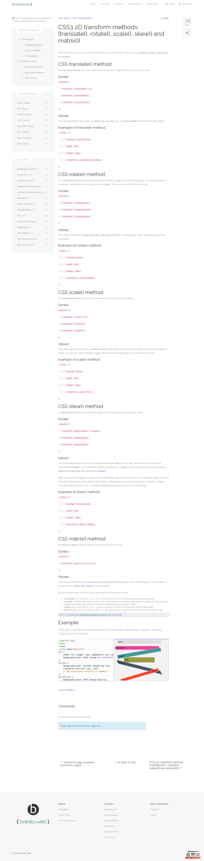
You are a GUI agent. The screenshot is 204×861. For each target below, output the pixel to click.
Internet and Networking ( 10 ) (30, 192)
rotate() (102, 471)
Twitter (153, 815)
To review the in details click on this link (94, 614)
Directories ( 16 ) (24, 174)
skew (88, 586)
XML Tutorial (23, 143)
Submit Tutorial (111, 815)
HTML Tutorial (23, 102)
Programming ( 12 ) (26, 209)
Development (27, 39)
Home (93, 4)
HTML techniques (33, 50)
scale (83, 586)
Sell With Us (109, 826)
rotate (77, 586)
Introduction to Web (34, 67)
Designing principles (34, 44)
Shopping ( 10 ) (24, 227)
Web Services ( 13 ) (25, 244)
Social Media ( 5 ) (25, 233)
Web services (31, 78)
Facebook (154, 809)
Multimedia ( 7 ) (24, 198)
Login (172, 4)
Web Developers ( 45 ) (27, 239)
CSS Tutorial (22, 108)
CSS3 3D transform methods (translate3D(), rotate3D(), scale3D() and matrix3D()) (166, 765)
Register (187, 4)
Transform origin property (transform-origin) (77, 764)
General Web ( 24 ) (25, 180)
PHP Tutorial (23, 132)
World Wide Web (28, 61)
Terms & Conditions (67, 820)
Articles (104, 4)
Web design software (34, 72)
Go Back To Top (126, 762)
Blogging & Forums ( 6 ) (28, 169)
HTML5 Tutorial (24, 114)
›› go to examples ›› (66, 690)
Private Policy (64, 815)
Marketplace (136, 4)
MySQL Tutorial (24, 137)
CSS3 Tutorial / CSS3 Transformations (75, 18)
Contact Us (109, 837)
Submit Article (110, 809)
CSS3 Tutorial (23, 120)
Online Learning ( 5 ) (26, 204)
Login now (95, 726)
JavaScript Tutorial (25, 126)
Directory (152, 4)
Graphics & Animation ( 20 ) (29, 186)
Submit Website (111, 820)
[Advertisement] (171, 732)
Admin (166, 18)
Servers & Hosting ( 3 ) (27, 221)
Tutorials (118, 4)
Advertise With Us (112, 831)
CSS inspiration (31, 56)
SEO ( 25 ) (21, 215)
